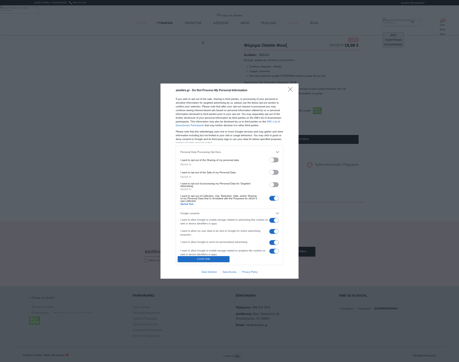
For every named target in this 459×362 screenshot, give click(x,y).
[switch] (274, 160)
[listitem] (229, 152)
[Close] (291, 90)
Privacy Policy (250, 271)
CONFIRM (203, 259)
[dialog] (229, 181)
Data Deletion (209, 271)
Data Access (229, 271)
